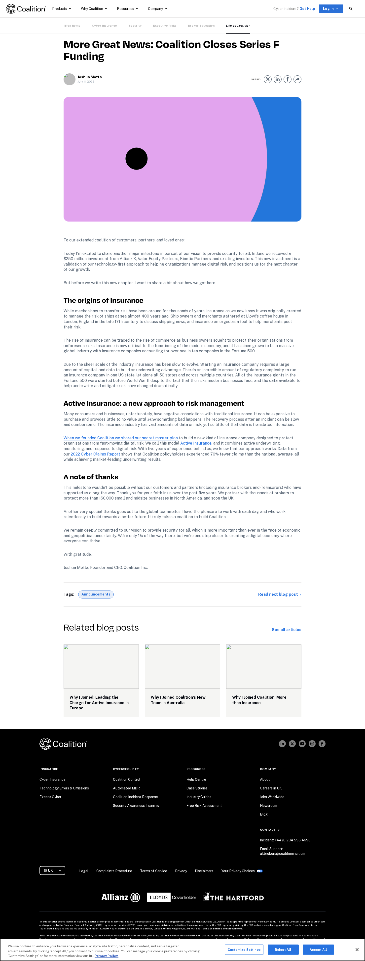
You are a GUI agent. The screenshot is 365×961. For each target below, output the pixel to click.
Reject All (283, 949)
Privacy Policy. (106, 956)
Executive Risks (165, 25)
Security (135, 25)
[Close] (357, 949)
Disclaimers (234, 928)
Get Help (307, 9)
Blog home (72, 25)
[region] (182, 950)
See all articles (286, 629)
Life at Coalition (238, 25)
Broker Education (201, 25)
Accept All (318, 949)
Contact (268, 829)
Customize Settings (244, 949)
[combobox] (54, 870)
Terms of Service (211, 928)
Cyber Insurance (104, 25)
